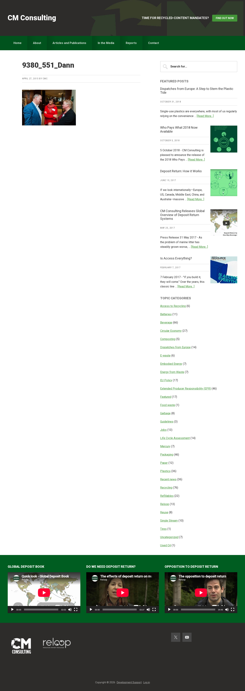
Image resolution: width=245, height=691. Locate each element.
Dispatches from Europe (175, 347)
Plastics (165, 471)
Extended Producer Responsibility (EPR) (185, 388)
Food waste (167, 405)
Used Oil (165, 545)
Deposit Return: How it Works (181, 171)
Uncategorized (169, 537)
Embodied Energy (171, 364)
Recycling (166, 487)
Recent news (168, 479)
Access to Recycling (173, 306)
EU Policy (166, 380)
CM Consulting (32, 18)
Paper (164, 463)
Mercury (165, 446)
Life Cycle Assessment (175, 438)
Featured (165, 397)
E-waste (165, 355)
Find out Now (225, 18)
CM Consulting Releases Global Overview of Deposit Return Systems (182, 215)
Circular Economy (171, 330)
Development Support (129, 682)
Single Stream (169, 520)
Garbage (165, 413)
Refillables (167, 496)
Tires (163, 529)
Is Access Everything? (176, 258)
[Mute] (70, 609)
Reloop (164, 504)
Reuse (164, 512)
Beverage (166, 322)
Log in (146, 682)
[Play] (12, 609)
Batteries (166, 314)
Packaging (166, 454)
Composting (167, 339)
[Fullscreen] (75, 609)
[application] (44, 592)
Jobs (163, 430)
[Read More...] (205, 116)
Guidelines (166, 421)
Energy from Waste (172, 372)
